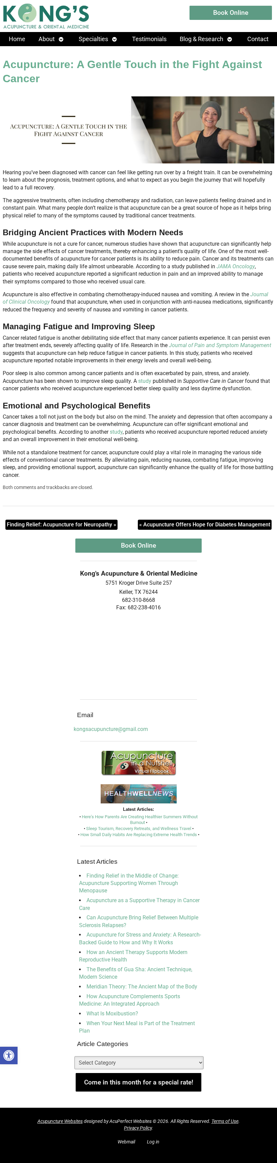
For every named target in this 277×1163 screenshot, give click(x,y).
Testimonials (149, 39)
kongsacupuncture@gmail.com (111, 729)
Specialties (93, 39)
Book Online (230, 13)
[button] (9, 1055)
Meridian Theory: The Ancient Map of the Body (141, 986)
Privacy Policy (138, 1128)
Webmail (126, 1142)
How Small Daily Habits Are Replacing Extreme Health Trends (138, 834)
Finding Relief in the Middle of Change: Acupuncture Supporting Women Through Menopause (129, 883)
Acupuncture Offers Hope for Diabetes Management (204, 524)
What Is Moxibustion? (112, 1013)
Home (17, 39)
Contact (258, 39)
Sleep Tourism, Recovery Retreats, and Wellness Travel (138, 828)
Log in (153, 1142)
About (47, 39)
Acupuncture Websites (60, 1121)
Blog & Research (201, 39)
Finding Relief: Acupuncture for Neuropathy (61, 524)
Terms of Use (224, 1121)
